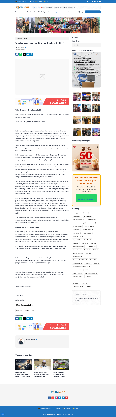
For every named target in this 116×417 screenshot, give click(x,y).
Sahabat (27, 310)
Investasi (94, 243)
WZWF (76, 283)
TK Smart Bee (77, 276)
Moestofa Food (78, 256)
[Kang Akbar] (22, 343)
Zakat (84, 283)
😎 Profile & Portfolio (20, 1)
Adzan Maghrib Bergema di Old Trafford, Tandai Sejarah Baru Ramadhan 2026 (59, 374)
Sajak (96, 263)
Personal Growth (27, 12)
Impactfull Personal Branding (82, 239)
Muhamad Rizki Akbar (80, 260)
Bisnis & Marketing (39, 12)
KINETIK (87, 249)
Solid (33, 310)
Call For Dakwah (78, 219)
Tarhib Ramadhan (91, 273)
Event (49, 12)
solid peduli (77, 270)
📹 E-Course (38, 1)
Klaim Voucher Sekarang (86, 199)
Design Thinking (90, 226)
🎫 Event (46, 1)
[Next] (99, 8)
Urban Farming (78, 280)
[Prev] (97, 8)
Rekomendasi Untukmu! (93, 11)
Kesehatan (77, 249)
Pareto (93, 260)
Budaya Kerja (88, 216)
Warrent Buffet (91, 280)
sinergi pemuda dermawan (81, 266)
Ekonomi (76, 229)
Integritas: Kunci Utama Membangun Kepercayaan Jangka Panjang (23, 374)
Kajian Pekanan (78, 246)
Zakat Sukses (78, 286)
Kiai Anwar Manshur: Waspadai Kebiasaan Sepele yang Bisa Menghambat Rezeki (41, 374)
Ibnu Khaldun (88, 233)
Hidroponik (77, 233)
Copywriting (77, 226)
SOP (86, 270)
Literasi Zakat (65, 12)
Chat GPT (92, 223)
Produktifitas (77, 263)
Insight (56, 12)
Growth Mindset (88, 229)
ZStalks (88, 286)
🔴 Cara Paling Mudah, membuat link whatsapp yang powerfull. (59, 7)
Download (75, 12)
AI (88, 213)
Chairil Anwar (91, 219)
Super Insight (77, 273)
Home (17, 12)
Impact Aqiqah (78, 236)
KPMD (95, 249)
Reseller (88, 263)
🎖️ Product (31, 1)
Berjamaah (19, 310)
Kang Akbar (30, 339)
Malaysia (89, 253)
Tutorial (88, 276)
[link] (87, 1)
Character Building (79, 223)
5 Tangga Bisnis (78, 213)
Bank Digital (77, 216)
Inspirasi (85, 243)
